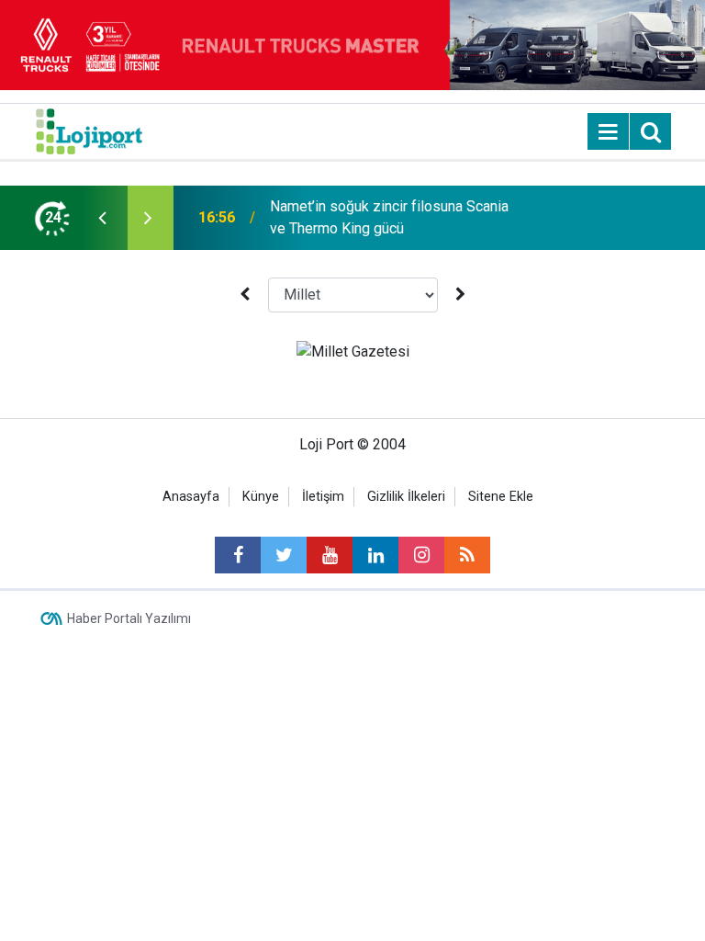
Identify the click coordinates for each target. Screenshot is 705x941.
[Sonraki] (461, 294)
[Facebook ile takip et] (238, 555)
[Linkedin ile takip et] (375, 555)
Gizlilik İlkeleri (406, 497)
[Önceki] (244, 294)
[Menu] (608, 132)
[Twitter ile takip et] (284, 555)
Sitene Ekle (500, 497)
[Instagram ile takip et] (421, 555)
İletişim (323, 497)
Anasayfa (190, 497)
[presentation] (102, 218)
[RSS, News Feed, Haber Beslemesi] (467, 555)
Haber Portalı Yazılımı (129, 618)
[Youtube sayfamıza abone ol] (329, 555)
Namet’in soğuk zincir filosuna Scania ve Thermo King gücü (389, 217)
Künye (260, 497)
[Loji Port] (89, 130)
